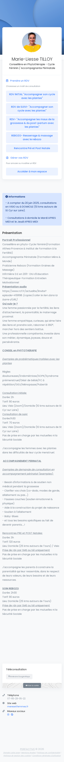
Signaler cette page (11, 752)
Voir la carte (33, 685)
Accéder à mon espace (32, 171)
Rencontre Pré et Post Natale (32, 148)
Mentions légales (28, 752)
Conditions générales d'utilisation (46, 755)
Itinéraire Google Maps (19, 676)
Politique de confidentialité (48, 752)
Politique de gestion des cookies (17, 755)
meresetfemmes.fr (17, 706)
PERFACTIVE (27, 749)
